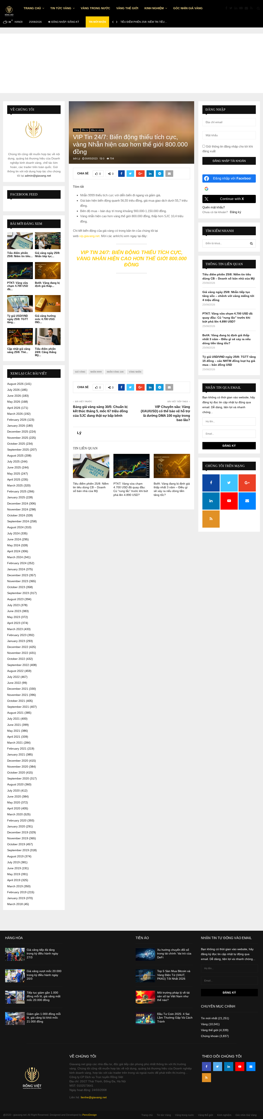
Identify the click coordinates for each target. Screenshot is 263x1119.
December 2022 (17, 647)
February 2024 (17, 563)
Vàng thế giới (127, 8)
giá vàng (80, 372)
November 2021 (17, 694)
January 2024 (16, 569)
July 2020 (13, 790)
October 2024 (16, 515)
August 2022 (15, 671)
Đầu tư (85, 130)
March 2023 (15, 629)
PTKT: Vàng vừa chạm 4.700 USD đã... (17, 286)
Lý (78, 158)
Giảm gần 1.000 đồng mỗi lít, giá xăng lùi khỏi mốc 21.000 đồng (44, 1017)
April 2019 (13, 880)
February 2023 (17, 635)
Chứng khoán (210, 1036)
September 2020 (18, 778)
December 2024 (17, 503)
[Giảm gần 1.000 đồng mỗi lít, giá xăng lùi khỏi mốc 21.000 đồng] (15, 1018)
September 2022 (18, 665)
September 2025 (18, 449)
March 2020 (15, 814)
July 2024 (13, 533)
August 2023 (15, 599)
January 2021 (16, 754)
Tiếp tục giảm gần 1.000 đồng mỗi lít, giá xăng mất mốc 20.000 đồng (43, 996)
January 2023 (16, 641)
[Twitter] (231, 8)
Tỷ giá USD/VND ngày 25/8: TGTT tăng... (17, 319)
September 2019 (18, 850)
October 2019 (16, 844)
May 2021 (13, 730)
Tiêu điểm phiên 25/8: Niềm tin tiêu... (20, 254)
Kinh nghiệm (154, 8)
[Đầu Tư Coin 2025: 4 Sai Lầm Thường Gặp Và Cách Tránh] (145, 1018)
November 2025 (17, 437)
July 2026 (13, 389)
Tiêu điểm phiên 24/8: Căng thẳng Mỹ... (45, 352)
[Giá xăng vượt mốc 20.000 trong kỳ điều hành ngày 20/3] (15, 975)
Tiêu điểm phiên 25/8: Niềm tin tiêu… (143, 21)
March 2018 (15, 904)
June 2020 (14, 796)
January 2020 (16, 826)
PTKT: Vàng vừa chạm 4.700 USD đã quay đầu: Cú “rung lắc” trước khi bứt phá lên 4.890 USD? (227, 317)
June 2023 (14, 611)
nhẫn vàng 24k (115, 372)
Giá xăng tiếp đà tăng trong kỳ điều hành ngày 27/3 (42, 953)
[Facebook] (227, 8)
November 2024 (17, 509)
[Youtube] (242, 8)
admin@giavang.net (38, 175)
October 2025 (16, 443)
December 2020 (17, 760)
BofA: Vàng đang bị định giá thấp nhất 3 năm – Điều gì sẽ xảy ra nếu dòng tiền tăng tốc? (226, 339)
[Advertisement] (131, 62)
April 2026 (13, 407)
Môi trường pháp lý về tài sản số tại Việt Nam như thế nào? (173, 996)
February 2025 (17, 491)
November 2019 (17, 838)
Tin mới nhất (209, 1018)
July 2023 (13, 605)
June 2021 (14, 724)
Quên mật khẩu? (213, 207)
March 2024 (15, 557)
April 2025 (13, 479)
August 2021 (15, 712)
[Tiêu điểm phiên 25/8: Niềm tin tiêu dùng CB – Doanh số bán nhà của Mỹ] (20, 240)
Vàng (76, 130)
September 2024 (18, 521)
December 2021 (17, 688)
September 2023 (18, 593)
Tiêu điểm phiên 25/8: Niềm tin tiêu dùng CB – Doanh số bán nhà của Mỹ (91, 487)
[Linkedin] (236, 8)
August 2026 (15, 383)
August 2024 (15, 527)
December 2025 (17, 431)
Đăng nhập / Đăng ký (65, 21)
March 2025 (15, 485)
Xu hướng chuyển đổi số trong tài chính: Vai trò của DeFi (174, 953)
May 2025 (13, 473)
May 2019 (13, 874)
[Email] (247, 8)
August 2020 (15, 784)
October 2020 (16, 772)
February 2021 (17, 748)
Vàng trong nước (95, 8)
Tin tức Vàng (60, 8)
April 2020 (13, 808)
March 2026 (15, 413)
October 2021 (16, 700)
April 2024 (13, 551)
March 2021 (15, 742)
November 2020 (17, 766)
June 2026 (14, 395)
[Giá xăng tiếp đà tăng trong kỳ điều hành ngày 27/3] (15, 954)
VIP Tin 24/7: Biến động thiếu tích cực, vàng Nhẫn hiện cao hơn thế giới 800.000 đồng (131, 258)
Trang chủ (32, 8)
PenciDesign (89, 1114)
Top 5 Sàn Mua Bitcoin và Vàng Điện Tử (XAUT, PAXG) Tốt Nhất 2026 (173, 974)
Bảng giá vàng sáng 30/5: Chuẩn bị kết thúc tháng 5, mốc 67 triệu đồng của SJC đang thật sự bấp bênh (100, 411)
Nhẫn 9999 (96, 372)
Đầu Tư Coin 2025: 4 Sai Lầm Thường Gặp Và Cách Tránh (175, 1017)
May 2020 (13, 802)
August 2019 (15, 856)
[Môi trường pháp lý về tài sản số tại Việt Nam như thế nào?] (145, 997)
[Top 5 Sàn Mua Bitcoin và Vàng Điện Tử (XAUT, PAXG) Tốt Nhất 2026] (145, 975)
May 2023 (13, 617)
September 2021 (18, 706)
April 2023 (13, 623)
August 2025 (15, 455)
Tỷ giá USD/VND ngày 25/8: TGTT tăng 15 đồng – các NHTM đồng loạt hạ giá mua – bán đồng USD (229, 360)
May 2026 (13, 401)
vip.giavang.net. (89, 236)
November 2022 (17, 652)
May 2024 (13, 545)
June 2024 (14, 539)
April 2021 (13, 736)
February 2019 (17, 892)
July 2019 (13, 862)
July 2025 (13, 461)
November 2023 (17, 581)
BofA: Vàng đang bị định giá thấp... (47, 284)
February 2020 (17, 820)
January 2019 (16, 898)
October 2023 (16, 587)
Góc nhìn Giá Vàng (188, 8)
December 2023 (17, 575)
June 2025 (14, 467)
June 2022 (14, 682)
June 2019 (14, 868)
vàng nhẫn (135, 372)
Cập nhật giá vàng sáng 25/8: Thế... (18, 350)
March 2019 (15, 886)
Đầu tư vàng (97, 130)
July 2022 (13, 676)
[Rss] (252, 8)
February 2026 (17, 419)
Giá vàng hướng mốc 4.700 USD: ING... (45, 319)
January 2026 (16, 425)
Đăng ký (235, 212)
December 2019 (17, 832)
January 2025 (16, 497)
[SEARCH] (251, 243)
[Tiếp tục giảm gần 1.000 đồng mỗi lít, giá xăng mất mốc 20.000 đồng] (15, 997)
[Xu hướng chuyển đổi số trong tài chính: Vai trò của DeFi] (145, 954)
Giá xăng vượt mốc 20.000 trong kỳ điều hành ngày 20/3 (44, 974)
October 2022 (16, 658)
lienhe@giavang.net (94, 1097)
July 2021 (13, 718)
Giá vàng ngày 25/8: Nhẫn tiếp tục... (47, 254)
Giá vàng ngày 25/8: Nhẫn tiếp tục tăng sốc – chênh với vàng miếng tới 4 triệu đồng (228, 296)
